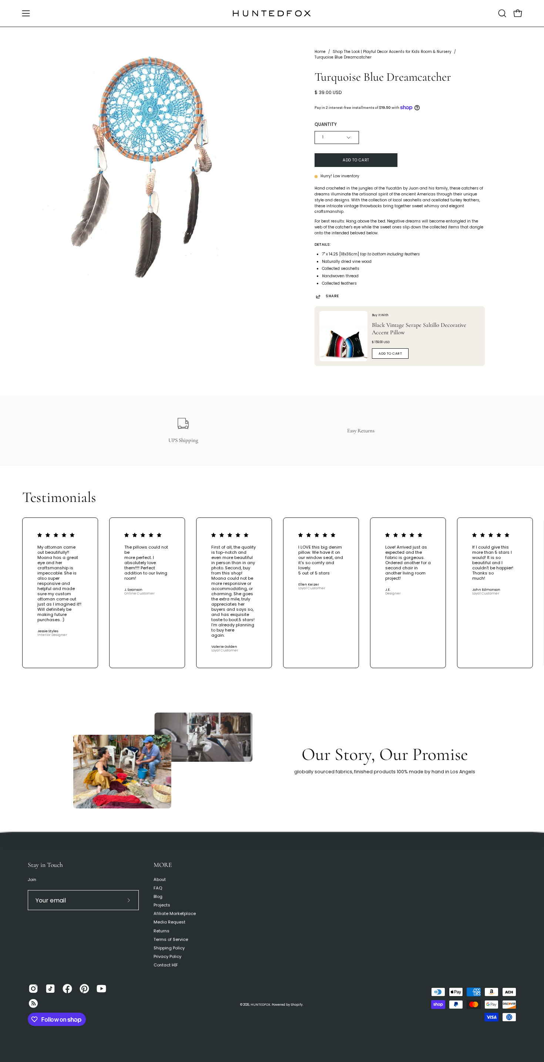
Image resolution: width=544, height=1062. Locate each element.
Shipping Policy (169, 948)
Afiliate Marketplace (175, 914)
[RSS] (33, 1003)
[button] (502, 13)
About (160, 879)
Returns (161, 931)
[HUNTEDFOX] (272, 13)
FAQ (158, 888)
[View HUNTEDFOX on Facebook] (67, 988)
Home (320, 51)
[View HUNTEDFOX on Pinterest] (84, 988)
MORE (163, 865)
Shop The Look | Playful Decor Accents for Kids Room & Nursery (392, 51)
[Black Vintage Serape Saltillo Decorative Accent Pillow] (343, 336)
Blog (158, 896)
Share (332, 296)
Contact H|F (166, 965)
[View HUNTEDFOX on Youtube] (101, 988)
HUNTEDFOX (260, 1004)
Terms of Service (171, 939)
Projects (162, 905)
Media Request (169, 922)
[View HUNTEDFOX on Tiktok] (50, 988)
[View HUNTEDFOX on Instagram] (33, 988)
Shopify (297, 1004)
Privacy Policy (167, 956)
